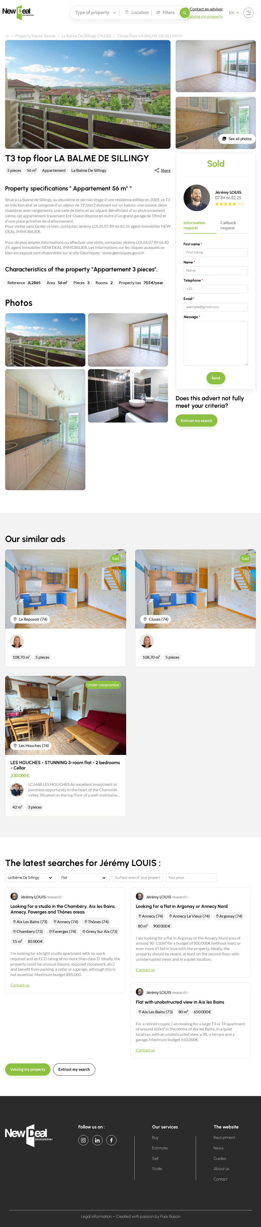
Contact (220, 1179)
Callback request (228, 225)
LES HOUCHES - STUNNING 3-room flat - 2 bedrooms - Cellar (65, 765)
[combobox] (30, 877)
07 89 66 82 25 (228, 197)
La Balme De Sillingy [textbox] (23, 878)
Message (191, 317)
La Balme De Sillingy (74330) (86, 35)
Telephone (192, 280)
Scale (157, 1168)
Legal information (96, 1216)
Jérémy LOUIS (228, 192)
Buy (155, 1137)
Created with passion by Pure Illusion (148, 1216)
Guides (220, 1158)
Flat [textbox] (64, 878)
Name (188, 262)
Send (216, 378)
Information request (194, 225)
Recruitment (224, 1137)
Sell (155, 1158)
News (219, 1148)
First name (192, 244)
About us (221, 1168)
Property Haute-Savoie (35, 35)
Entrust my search (196, 420)
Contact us (20, 984)
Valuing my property (27, 1069)
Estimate (160, 1148)
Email (188, 299)
